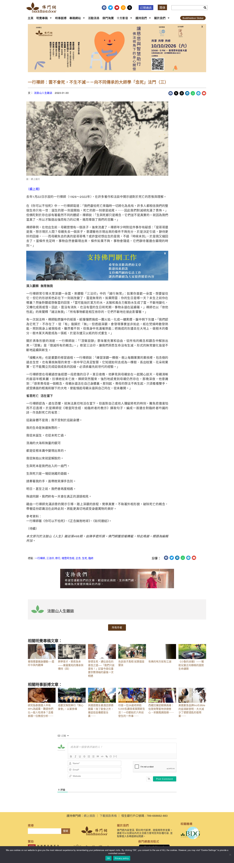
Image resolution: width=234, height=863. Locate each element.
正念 (78, 558)
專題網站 (75, 18)
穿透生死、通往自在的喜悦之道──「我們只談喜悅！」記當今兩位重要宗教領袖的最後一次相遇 (101, 669)
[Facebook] (104, 7)
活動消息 (93, 18)
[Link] (106, 756)
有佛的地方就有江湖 (159, 661)
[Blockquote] (98, 756)
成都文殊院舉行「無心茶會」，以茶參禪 (70, 707)
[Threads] (129, 7)
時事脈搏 (61, 18)
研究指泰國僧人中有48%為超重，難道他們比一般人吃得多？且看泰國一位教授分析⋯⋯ (40, 710)
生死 (84, 558)
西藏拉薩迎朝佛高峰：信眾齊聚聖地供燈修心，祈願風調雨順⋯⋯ (161, 708)
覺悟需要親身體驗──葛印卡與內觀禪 (41, 663)
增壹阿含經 (68, 558)
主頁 (30, 18)
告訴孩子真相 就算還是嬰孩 (131, 663)
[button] (170, 93)
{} (111, 756)
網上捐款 (89, 816)
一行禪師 (40, 558)
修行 (57, 558)
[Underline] (80, 756)
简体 (162, 7)
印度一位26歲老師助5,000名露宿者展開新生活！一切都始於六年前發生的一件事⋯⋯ (131, 710)
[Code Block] (102, 756)
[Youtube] (116, 7)
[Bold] (71, 756)
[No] (230, 854)
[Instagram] (123, 7)
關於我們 (160, 18)
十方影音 (122, 18)
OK (108, 858)
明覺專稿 (42, 18)
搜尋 (65, 830)
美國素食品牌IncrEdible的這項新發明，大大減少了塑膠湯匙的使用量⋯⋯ (191, 710)
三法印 (50, 558)
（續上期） (34, 189)
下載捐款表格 (108, 816)
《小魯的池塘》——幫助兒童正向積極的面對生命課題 (191, 665)
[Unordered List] (93, 756)
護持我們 (141, 18)
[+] (115, 756)
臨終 (90, 558)
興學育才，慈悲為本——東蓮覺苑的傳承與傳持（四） (70, 665)
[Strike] (84, 756)
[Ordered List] (89, 756)
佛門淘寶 (108, 18)
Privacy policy (122, 858)
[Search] (205, 7)
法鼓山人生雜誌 (43, 93)
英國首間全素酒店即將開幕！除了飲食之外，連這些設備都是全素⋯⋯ (100, 710)
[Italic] (75, 756)
